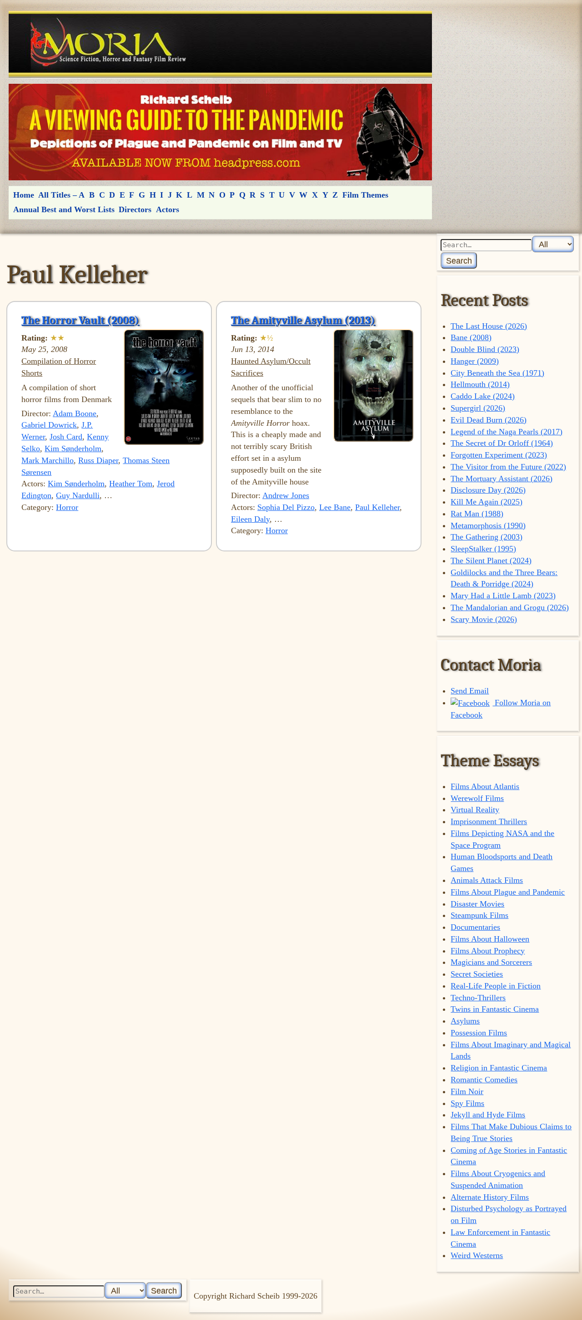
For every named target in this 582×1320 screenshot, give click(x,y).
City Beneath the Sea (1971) (497, 372)
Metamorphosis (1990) (488, 525)
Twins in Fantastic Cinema (495, 1009)
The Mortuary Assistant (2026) (501, 478)
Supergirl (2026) (478, 408)
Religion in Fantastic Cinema (499, 1067)
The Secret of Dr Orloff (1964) (502, 443)
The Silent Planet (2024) (491, 560)
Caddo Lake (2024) (483, 396)
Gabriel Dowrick (49, 424)
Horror (67, 507)
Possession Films (479, 1032)
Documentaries (475, 927)
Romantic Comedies (484, 1079)
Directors (135, 209)
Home (23, 194)
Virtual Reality (475, 809)
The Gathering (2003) (486, 536)
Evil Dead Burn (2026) (489, 419)
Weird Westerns (477, 1255)
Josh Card (66, 436)
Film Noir (467, 1091)
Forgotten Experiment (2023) (499, 454)
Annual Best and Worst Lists (64, 209)
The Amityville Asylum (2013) (303, 320)
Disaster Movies (477, 903)
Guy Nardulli (78, 495)
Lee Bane (335, 507)
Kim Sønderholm (73, 448)
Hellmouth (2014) (480, 384)
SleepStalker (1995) (483, 548)
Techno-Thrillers (478, 997)
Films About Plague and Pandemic (508, 892)
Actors (167, 209)
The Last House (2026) (489, 326)
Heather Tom (130, 483)
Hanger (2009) (475, 361)
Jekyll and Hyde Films (488, 1114)
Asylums (465, 1020)
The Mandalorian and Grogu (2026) (510, 607)
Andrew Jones (285, 495)
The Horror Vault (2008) (80, 320)
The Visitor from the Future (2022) (508, 466)
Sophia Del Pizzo (286, 507)
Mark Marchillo (47, 460)
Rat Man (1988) (477, 513)
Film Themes (365, 194)
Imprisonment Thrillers (489, 821)
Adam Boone (74, 413)
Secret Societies (477, 974)
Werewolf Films (477, 798)
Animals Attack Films (487, 880)
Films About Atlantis (485, 786)
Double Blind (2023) (485, 349)
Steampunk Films (479, 915)
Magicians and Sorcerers (491, 962)
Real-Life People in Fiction (496, 985)
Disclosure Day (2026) (488, 489)
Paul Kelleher (377, 507)
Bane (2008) (471, 337)
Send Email (470, 690)
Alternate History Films (490, 1197)
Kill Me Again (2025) (486, 501)
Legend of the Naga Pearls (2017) (506, 431)
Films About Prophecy (488, 950)
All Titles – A (61, 194)
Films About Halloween (490, 938)
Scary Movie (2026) (484, 619)
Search (459, 260)
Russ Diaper (98, 460)
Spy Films (467, 1103)
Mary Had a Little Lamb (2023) (503, 595)
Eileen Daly (250, 519)
